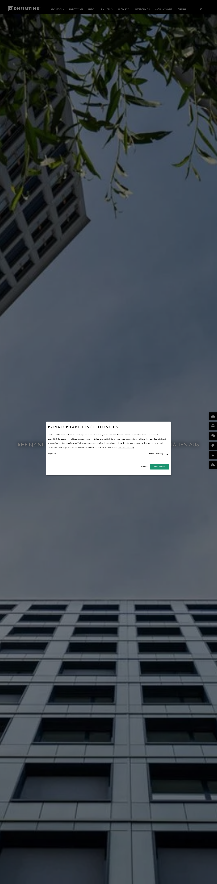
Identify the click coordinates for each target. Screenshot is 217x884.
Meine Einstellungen (157, 454)
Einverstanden (159, 466)
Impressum (52, 454)
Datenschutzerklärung (126, 447)
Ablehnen (144, 466)
